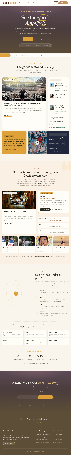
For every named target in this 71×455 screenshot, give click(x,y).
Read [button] (20, 3)
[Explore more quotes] (14, 142)
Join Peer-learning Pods (42, 437)
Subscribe (63, 3)
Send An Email (58, 442)
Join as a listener (45, 209)
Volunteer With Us (59, 439)
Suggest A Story (59, 434)
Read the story (8, 115)
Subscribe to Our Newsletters (43, 434)
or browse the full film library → (55, 151)
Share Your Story (59, 437)
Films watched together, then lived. (57, 138)
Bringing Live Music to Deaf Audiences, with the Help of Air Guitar (22, 104)
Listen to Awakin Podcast (42, 442)
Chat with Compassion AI (42, 439)
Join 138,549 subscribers (45, 397)
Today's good (28, 39)
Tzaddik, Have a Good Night (15, 211)
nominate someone (45, 256)
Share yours (37, 256)
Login (56, 3)
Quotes (35, 3)
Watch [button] (28, 3)
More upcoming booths (57, 209)
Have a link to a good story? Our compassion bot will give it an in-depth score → (58, 123)
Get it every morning (41, 39)
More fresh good (56, 127)
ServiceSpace (41, 451)
